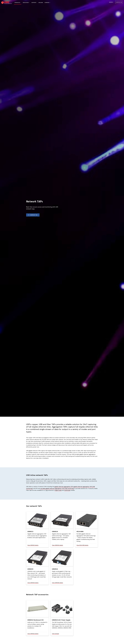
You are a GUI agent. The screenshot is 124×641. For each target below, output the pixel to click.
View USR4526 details (57, 582)
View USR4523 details (32, 545)
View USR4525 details (32, 582)
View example (55, 633)
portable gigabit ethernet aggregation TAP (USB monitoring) (57, 488)
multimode (67, 490)
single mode (58, 490)
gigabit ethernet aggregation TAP (64, 486)
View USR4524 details (57, 545)
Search (111, 2)
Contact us (119, 2)
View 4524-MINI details (82, 545)
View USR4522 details (32, 633)
